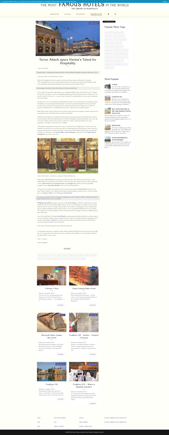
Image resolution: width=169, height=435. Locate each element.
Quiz (55, 422)
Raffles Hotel (116, 125)
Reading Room (96, 14)
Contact (81, 417)
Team (38, 422)
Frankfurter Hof (117, 97)
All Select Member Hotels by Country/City (115, 417)
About (39, 417)
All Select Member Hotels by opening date (115, 422)
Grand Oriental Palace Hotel (83, 288)
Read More (60, 305)
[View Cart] (108, 14)
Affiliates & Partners (59, 417)
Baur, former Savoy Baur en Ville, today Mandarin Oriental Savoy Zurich (121, 111)
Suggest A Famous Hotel (85, 426)
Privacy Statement (59, 426)
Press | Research (83, 422)
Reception (54, 14)
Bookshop (80, 14)
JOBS (38, 426)
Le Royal (114, 84)
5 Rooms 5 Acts (51, 288)
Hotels (68, 14)
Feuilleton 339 (52, 384)
